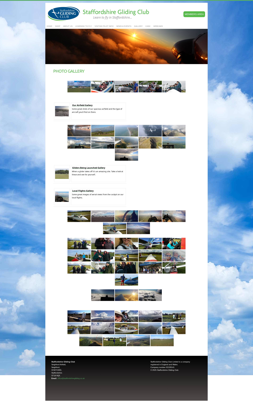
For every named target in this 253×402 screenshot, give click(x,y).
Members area (194, 14)
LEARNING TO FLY (83, 26)
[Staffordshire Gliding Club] (99, 14)
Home (49, 26)
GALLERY (138, 26)
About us (67, 26)
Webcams (158, 26)
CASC (147, 26)
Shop (57, 26)
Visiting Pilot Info (104, 26)
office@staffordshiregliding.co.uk (71, 378)
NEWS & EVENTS (123, 26)
